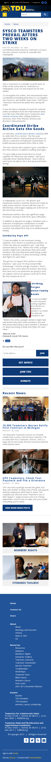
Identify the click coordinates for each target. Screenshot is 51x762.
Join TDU (25, 371)
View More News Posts (17, 508)
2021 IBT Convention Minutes (28, 686)
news (8, 341)
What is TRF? (21, 635)
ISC (16, 638)
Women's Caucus (22, 680)
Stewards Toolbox (23, 656)
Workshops (20, 671)
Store (13, 615)
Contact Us (36, 2)
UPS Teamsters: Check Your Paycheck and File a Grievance (24, 479)
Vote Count (20, 683)
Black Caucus (21, 677)
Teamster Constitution (25, 662)
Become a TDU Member (20, 2)
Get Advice (25, 362)
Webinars (19, 651)
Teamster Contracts (24, 659)
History (18, 632)
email (15, 753)
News (16, 24)
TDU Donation (21, 698)
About (13, 624)
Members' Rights (23, 653)
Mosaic (12, 757)
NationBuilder (35, 757)
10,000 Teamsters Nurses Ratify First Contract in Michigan (25, 426)
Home (7, 24)
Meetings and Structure (25, 630)
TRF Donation (21, 701)
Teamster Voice (22, 674)
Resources (15, 645)
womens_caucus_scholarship (28, 704)
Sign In (6, 2)
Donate (25, 380)
